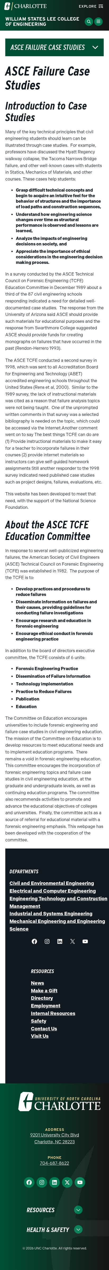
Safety (38, 1021)
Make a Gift (44, 991)
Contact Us (44, 1029)
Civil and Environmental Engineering (52, 883)
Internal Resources (53, 1013)
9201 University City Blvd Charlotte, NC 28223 (54, 1138)
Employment (45, 1006)
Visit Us (40, 1036)
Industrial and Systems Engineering (51, 914)
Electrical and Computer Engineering (53, 891)
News (37, 983)
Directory (42, 998)
